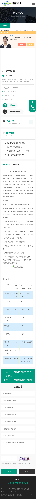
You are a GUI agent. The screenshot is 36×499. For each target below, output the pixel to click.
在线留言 (16, 165)
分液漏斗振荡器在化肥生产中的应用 (17, 151)
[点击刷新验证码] (24, 459)
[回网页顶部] (33, 102)
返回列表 (9, 376)
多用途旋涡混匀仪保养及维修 (15, 143)
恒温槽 (26, 30)
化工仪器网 (11, 495)
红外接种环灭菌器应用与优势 (15, 155)
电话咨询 (32, 109)
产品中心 (5, 25)
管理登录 (19, 495)
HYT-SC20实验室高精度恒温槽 (22, 380)
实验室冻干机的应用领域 (13, 147)
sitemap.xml (28, 495)
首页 (12, 30)
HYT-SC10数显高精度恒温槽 (21, 372)
